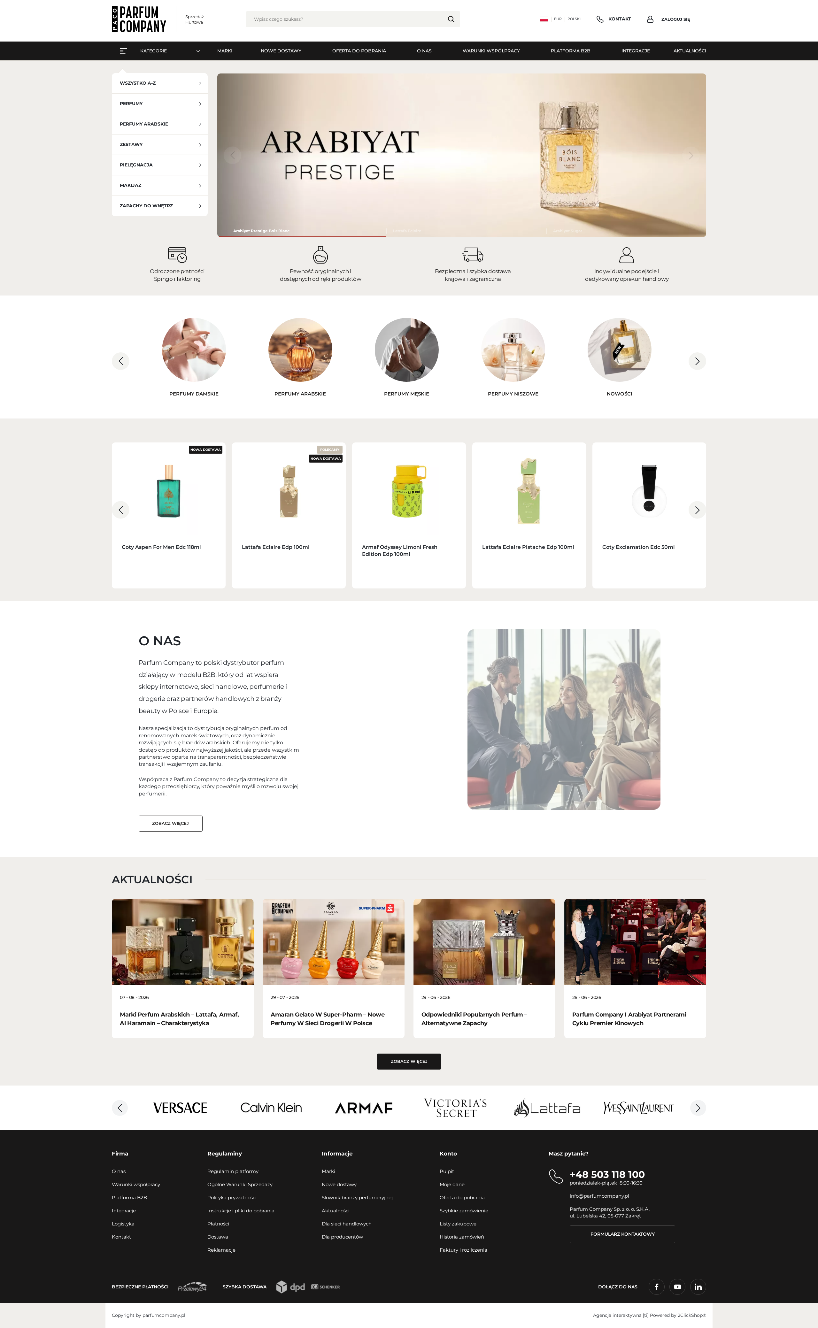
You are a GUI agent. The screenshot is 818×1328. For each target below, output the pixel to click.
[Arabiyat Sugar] (626, 231)
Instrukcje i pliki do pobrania (240, 1211)
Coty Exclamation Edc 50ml (638, 547)
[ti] (646, 1315)
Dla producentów (342, 1237)
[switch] (373, 705)
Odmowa (317, 730)
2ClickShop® (692, 1315)
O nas (119, 1171)
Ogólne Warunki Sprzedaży (240, 1184)
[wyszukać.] (451, 19)
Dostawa (217, 1237)
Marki (328, 1171)
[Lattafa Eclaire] (466, 231)
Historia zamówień (462, 1237)
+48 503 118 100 (607, 1174)
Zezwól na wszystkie (501, 730)
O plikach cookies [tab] (505, 615)
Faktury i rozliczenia (463, 1250)
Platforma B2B (129, 1197)
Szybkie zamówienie (464, 1211)
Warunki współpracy (136, 1184)
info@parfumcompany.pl (599, 1196)
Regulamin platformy (233, 1171)
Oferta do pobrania (462, 1197)
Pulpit (447, 1171)
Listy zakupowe (458, 1224)
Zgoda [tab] (313, 615)
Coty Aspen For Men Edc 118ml (161, 547)
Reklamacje (221, 1250)
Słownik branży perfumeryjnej (357, 1197)
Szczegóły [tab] (409, 615)
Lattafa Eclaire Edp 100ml (276, 547)
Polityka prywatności (232, 1197)
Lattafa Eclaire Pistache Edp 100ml (528, 547)
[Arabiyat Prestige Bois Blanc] (302, 231)
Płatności (218, 1224)
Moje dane (452, 1184)
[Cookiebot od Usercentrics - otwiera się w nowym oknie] (518, 594)
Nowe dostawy (339, 1184)
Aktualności (336, 1211)
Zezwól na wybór (409, 730)
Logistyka (123, 1224)
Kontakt (121, 1237)
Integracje (124, 1211)
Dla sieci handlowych (347, 1224)
